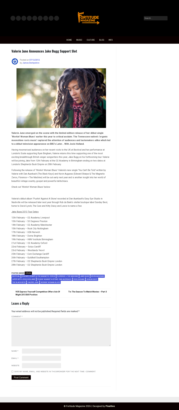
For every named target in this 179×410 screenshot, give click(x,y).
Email (14, 358)
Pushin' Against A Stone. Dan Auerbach (54, 279)
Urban (28, 273)
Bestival (16, 276)
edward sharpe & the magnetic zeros (38, 276)
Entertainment (23, 18)
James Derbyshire (30, 63)
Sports (40, 18)
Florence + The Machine (67, 276)
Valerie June (33, 282)
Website (15, 366)
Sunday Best (92, 279)
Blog (101, 40)
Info (56, 17)
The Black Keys (18, 282)
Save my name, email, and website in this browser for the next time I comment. (55, 372)
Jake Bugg (84, 276)
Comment (17, 317)
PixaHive (110, 406)
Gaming (45, 18)
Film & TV (29, 18)
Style (18, 18)
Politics (34, 18)
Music (12, 18)
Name (14, 351)
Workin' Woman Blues (50, 282)
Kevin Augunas (97, 276)
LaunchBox (51, 18)
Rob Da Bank (79, 279)
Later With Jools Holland (23, 279)
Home (69, 40)
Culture (91, 40)
